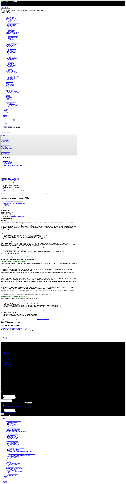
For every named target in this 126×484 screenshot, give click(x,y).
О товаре (5, 204)
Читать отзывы (10, 201)
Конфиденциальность (8, 365)
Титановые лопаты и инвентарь (7, 136)
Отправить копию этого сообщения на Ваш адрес (13, 402)
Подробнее (6, 338)
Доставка (5, 362)
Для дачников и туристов (5, 141)
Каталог (5, 124)
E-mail (2, 397)
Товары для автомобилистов (6, 148)
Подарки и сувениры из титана (6, 149)
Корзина (5, 4)
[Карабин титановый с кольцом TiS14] (12, 183)
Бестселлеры (6, 161)
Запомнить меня (5, 415)
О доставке (6, 205)
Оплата (5, 360)
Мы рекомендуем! (7, 162)
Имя (2, 395)
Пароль (2, 411)
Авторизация (6, 351)
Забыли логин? (4, 412)
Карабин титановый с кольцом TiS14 (12, 406)
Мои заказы (6, 354)
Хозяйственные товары (5, 154)
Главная (5, 123)
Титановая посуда (4, 140)
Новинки (5, 159)
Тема (2, 398)
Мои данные (6, 353)
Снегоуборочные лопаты (5, 152)
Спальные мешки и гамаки (6, 143)
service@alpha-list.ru (43, 319)
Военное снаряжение (5, 153)
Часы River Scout (4, 135)
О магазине (6, 359)
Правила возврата (7, 364)
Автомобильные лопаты (5, 139)
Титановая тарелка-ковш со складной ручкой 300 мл (13, 330)
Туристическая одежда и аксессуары (8, 142)
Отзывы (5, 207)
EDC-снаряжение (7, 126)
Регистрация (7, 413)
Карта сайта (6, 366)
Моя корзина (6, 352)
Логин (2, 409)
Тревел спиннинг (4, 147)
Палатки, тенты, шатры (5, 145)
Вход (4, 5)
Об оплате (5, 206)
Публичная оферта (7, 363)
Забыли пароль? (12, 412)
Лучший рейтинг (7, 163)
